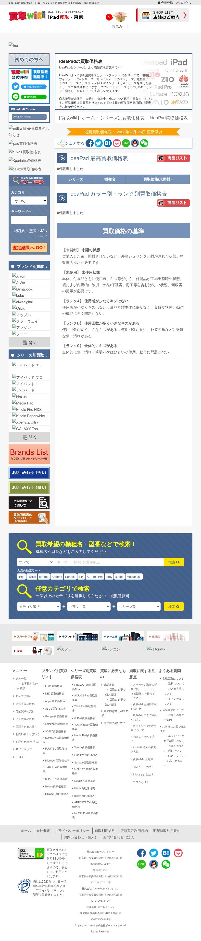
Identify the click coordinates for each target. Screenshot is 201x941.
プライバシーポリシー (72, 830)
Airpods (57, 576)
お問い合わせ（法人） (120, 836)
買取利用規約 (105, 830)
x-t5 (81, 576)
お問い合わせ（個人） (81, 836)
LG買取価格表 (53, 686)
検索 (172, 562)
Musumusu (134, 576)
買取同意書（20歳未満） (114, 713)
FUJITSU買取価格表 (55, 750)
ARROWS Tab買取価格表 (84, 804)
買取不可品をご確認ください (144, 717)
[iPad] (29, 390)
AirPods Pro (95, 576)
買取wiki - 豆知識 (143, 759)
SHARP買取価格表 (56, 779)
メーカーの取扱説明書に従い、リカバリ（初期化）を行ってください (144, 691)
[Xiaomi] (29, 276)
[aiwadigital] (29, 302)
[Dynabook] (29, 289)
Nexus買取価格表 (85, 781)
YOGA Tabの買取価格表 (85, 726)
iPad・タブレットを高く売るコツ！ (175, 760)
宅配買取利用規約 (166, 830)
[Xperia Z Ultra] (29, 422)
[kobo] (29, 295)
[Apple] (29, 315)
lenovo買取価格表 (55, 786)
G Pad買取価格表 (84, 718)
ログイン (186, 2)
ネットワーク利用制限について (144, 728)
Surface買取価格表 (85, 762)
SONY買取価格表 (55, 731)
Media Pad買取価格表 (85, 737)
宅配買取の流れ (25, 711)
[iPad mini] (29, 384)
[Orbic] (29, 308)
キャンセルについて (174, 700)
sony (109, 576)
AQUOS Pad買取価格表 (85, 697)
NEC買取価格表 (54, 693)
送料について (174, 683)
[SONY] (29, 334)
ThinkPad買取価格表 (84, 708)
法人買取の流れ (25, 719)
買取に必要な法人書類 (115, 701)
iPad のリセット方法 (143, 738)
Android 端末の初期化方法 (143, 749)
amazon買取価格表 (56, 724)
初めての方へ (24, 696)
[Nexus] (29, 396)
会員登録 (167, 2)
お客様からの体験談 (27, 685)
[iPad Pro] (29, 377)
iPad (21, 576)
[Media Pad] (29, 403)
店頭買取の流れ (25, 704)
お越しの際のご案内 (174, 717)
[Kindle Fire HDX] (29, 409)
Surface (70, 576)
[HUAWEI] (29, 321)
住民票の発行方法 (114, 723)
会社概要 (43, 830)
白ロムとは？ (141, 782)
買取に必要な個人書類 (115, 691)
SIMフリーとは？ (143, 767)
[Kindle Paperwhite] (29, 416)
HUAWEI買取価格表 (57, 794)
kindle (119, 576)
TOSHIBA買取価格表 (55, 769)
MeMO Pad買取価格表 (85, 815)
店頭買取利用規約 (134, 830)
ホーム (26, 830)
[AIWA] (29, 283)
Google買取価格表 (56, 716)
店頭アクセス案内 (26, 726)
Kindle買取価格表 (84, 788)
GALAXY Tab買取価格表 (85, 771)
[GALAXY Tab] (29, 429)
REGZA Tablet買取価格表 (84, 687)
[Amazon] (29, 327)
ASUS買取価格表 (55, 708)
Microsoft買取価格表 (57, 760)
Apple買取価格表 (55, 701)
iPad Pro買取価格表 (86, 755)
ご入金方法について (174, 690)
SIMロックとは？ (143, 774)
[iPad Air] (29, 368)
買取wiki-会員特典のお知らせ (144, 706)
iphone (44, 576)
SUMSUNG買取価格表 (56, 740)
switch (32, 576)
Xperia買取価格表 (84, 747)
